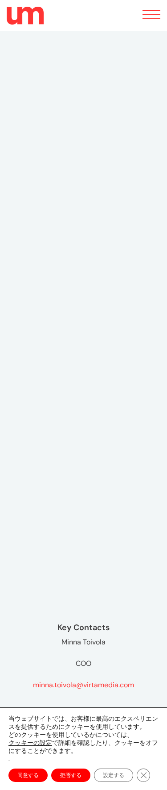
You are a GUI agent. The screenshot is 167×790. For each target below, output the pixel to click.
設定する (113, 775)
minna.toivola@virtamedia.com (83, 685)
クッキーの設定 (30, 743)
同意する (28, 775)
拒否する (70, 775)
